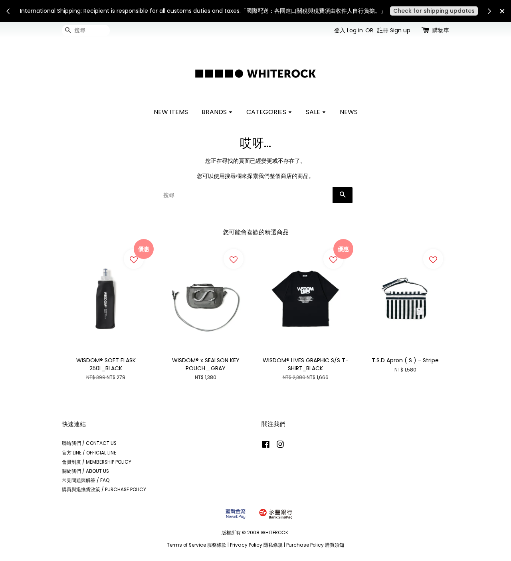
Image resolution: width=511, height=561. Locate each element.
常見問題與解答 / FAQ (86, 480)
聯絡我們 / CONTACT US (89, 443)
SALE (314, 112)
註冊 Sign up (393, 30)
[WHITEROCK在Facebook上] (265, 446)
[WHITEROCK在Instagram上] (280, 446)
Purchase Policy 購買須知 (315, 545)
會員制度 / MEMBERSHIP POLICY (96, 462)
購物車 (440, 30)
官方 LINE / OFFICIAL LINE (89, 453)
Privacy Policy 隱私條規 (256, 545)
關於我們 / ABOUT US (85, 471)
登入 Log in (348, 30)
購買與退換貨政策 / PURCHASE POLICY (104, 489)
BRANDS (215, 112)
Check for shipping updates (434, 11)
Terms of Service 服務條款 (196, 545)
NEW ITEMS (171, 112)
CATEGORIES (267, 112)
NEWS (349, 112)
